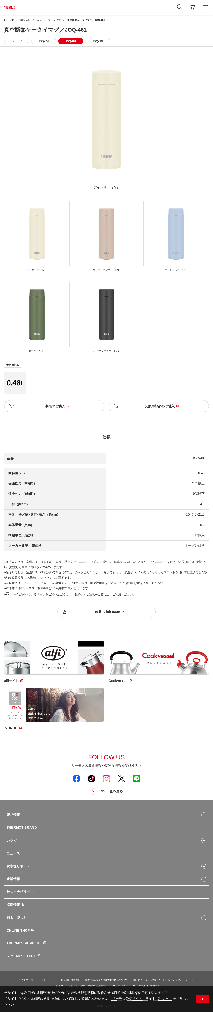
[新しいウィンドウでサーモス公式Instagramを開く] (106, 778)
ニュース (13, 853)
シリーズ (16, 41)
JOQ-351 (43, 41)
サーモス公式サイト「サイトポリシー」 (141, 998)
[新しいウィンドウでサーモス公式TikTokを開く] (91, 778)
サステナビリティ (20, 892)
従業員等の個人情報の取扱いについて (106, 979)
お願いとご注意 (84, 594)
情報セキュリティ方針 (145, 979)
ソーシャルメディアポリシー (173, 979)
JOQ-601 (97, 41)
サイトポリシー (47, 979)
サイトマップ (26, 979)
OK (202, 999)
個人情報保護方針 (70, 979)
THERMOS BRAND (22, 827)
